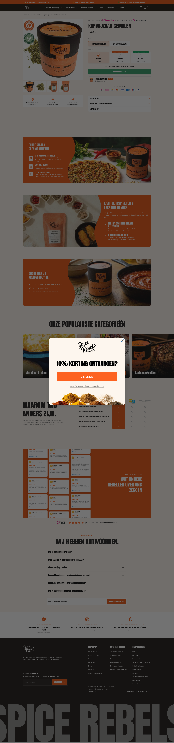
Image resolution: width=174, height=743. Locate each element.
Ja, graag (87, 376)
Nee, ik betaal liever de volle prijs (87, 386)
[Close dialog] (122, 340)
